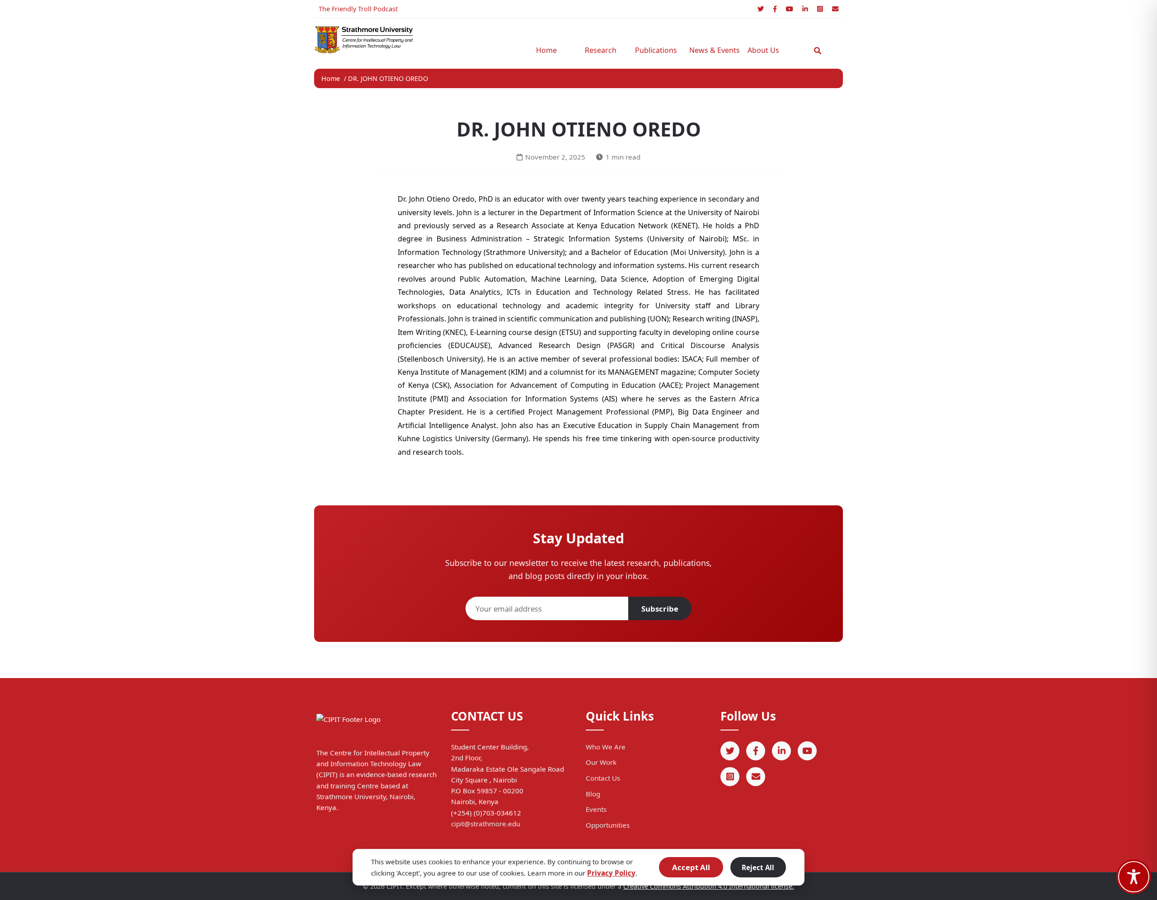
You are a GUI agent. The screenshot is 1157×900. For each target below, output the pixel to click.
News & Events (711, 50)
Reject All (758, 867)
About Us (763, 50)
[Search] (817, 50)
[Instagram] (820, 9)
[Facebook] (775, 9)
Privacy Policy (611, 872)
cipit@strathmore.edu (485, 823)
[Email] (835, 9)
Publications (656, 50)
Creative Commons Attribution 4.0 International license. (708, 886)
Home (546, 50)
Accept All (691, 867)
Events (596, 809)
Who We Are (606, 746)
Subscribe (659, 608)
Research (600, 50)
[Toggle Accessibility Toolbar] (1133, 876)
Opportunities (608, 824)
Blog (593, 793)
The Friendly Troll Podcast (358, 9)
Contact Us (603, 777)
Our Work (601, 762)
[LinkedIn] (805, 9)
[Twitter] (760, 9)
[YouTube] (789, 9)
